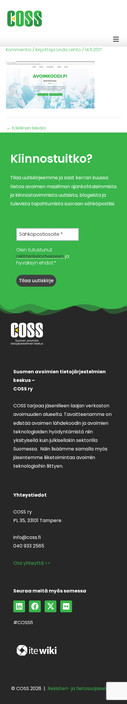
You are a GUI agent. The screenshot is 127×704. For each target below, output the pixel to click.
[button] (116, 39)
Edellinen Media (25, 128)
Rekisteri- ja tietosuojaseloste (82, 688)
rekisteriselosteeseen (40, 256)
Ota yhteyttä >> (31, 563)
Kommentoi (18, 50)
